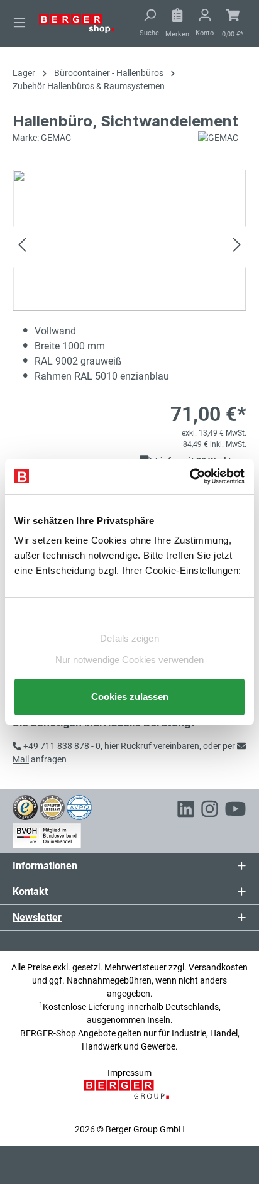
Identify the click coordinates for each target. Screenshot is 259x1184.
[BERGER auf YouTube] (235, 811)
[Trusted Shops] (25, 807)
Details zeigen (129, 638)
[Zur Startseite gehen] (76, 23)
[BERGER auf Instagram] (210, 811)
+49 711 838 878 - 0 (61, 746)
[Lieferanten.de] (52, 807)
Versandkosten (218, 967)
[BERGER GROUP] (129, 1096)
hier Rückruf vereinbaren (151, 746)
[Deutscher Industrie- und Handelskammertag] (79, 807)
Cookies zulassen (129, 696)
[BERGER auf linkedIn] (186, 811)
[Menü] (19, 23)
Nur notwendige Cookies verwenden (129, 659)
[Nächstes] (237, 246)
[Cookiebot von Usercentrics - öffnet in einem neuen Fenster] (190, 476)
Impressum (129, 1073)
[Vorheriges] (22, 246)
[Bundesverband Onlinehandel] (47, 833)
